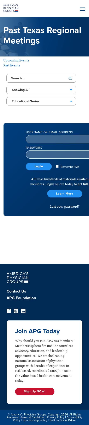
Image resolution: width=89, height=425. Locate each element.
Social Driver (68, 420)
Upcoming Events (16, 60)
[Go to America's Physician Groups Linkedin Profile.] (23, 311)
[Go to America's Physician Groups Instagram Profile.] (16, 311)
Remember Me (69, 167)
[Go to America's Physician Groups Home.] (34, 8)
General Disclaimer (32, 417)
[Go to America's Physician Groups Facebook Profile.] (9, 311)
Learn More (64, 193)
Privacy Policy (55, 417)
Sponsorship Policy (35, 420)
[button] (82, 8)
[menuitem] (21, 292)
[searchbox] (41, 78)
